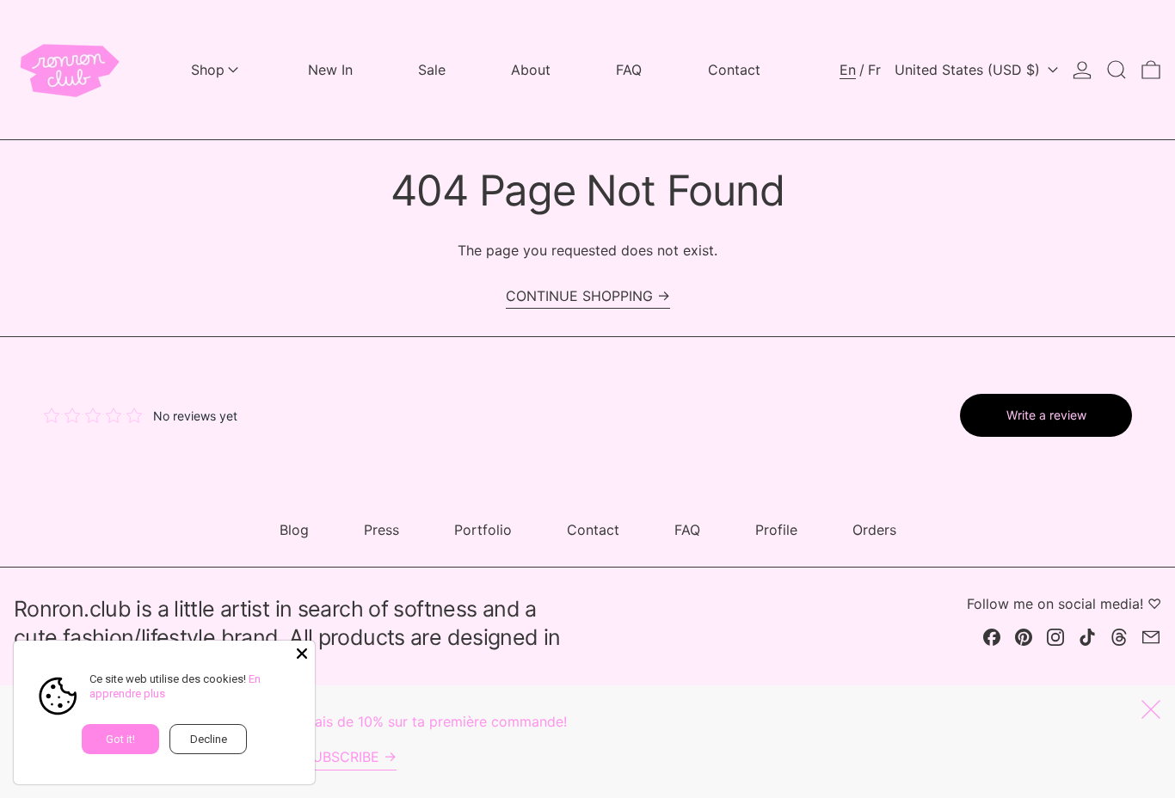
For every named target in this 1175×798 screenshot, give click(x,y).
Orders (874, 529)
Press (381, 529)
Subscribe (341, 756)
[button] (1116, 69)
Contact (593, 529)
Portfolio (483, 529)
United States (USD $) (969, 69)
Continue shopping (579, 295)
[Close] (302, 653)
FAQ (687, 529)
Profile (776, 529)
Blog (294, 529)
